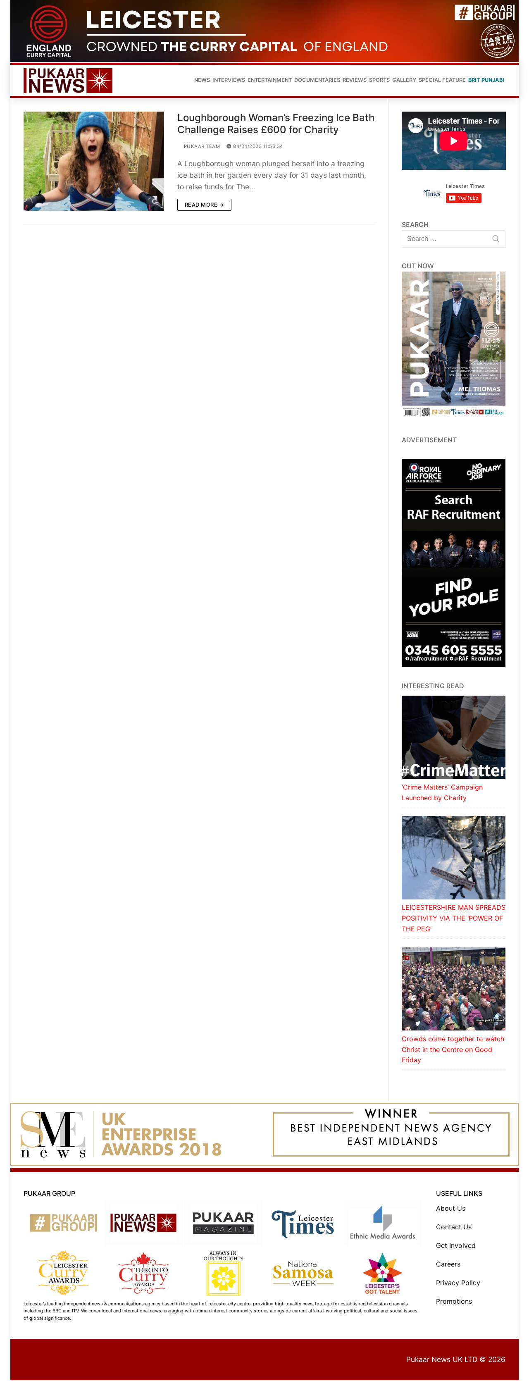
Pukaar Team (201, 146)
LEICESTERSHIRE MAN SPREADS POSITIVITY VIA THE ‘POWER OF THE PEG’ (453, 918)
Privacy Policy (458, 1282)
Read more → (204, 204)
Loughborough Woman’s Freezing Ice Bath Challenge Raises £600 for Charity (275, 124)
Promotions (454, 1301)
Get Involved (456, 1245)
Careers (448, 1264)
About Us (450, 1208)
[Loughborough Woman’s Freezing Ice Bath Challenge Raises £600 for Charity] (94, 161)
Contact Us (454, 1227)
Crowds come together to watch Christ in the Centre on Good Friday (453, 1049)
